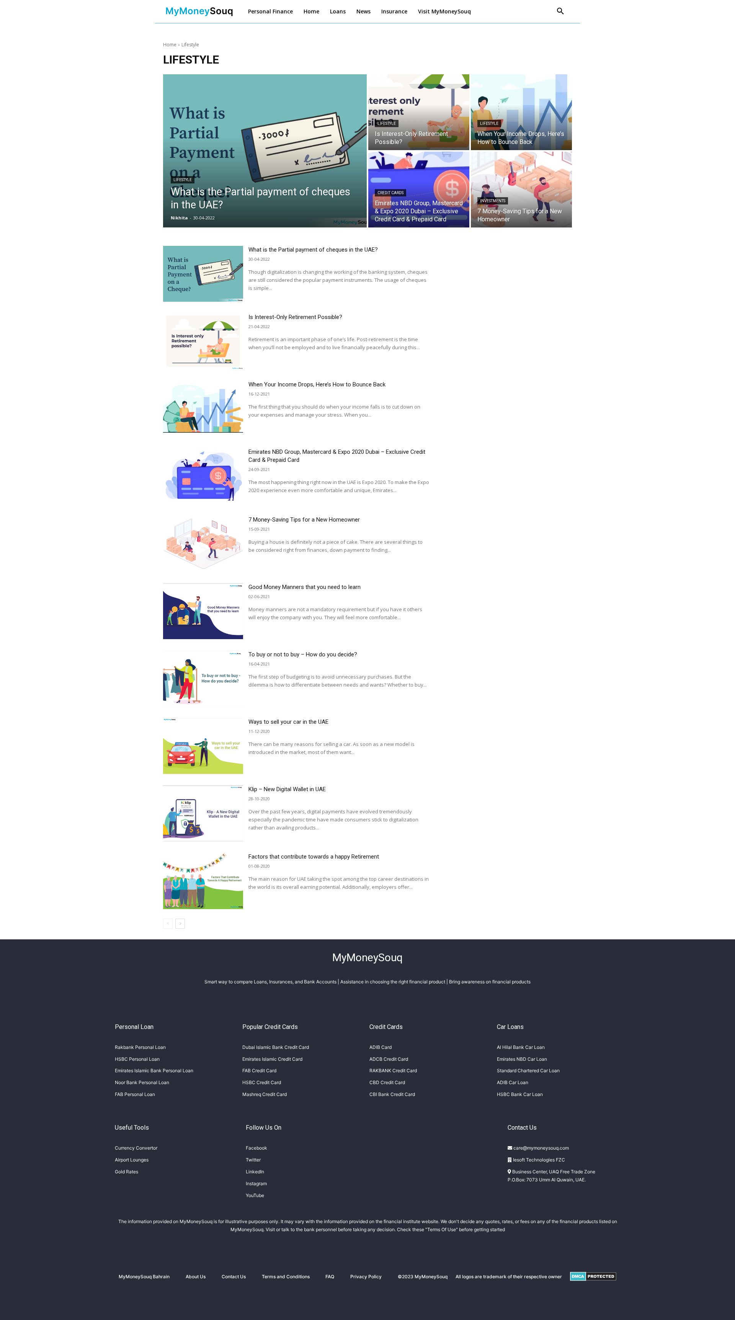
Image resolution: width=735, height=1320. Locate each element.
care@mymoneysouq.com (540, 1148)
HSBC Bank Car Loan (520, 1094)
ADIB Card (380, 1047)
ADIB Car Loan (512, 1082)
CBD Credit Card (387, 1082)
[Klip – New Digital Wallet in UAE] (203, 813)
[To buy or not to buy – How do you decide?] (203, 679)
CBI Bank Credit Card (392, 1094)
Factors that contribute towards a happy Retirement (313, 856)
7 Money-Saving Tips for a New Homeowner (304, 519)
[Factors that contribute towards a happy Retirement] (203, 881)
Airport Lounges (132, 1160)
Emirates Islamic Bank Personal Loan (154, 1070)
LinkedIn (255, 1171)
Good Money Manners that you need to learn (304, 587)
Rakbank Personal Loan (140, 1047)
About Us (196, 1276)
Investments (492, 201)
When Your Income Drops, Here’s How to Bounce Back (316, 384)
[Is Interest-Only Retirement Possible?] (418, 112)
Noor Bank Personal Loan (142, 1082)
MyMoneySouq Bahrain (144, 1276)
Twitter (253, 1160)
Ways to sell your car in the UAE (288, 721)
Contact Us (234, 1276)
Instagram (256, 1183)
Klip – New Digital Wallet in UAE (287, 789)
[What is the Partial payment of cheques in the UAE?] (265, 150)
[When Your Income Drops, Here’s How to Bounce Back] (521, 112)
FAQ (329, 1276)
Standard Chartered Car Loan (528, 1070)
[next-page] (180, 924)
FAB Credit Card (259, 1070)
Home (169, 44)
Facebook (256, 1148)
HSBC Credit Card (261, 1082)
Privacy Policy (366, 1276)
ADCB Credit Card (388, 1059)
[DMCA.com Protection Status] (593, 1287)
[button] (560, 11)
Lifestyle (182, 180)
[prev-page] (168, 924)
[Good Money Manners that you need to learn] (203, 611)
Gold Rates (126, 1171)
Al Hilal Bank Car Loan (521, 1047)
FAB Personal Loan (135, 1094)
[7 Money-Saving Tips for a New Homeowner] (521, 189)
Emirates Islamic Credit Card (272, 1059)
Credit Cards (390, 193)
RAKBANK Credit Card (393, 1070)
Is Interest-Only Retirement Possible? (295, 317)
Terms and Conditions (286, 1276)
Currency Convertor (136, 1148)
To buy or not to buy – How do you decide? (302, 654)
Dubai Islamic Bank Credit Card (275, 1047)
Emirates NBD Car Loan (522, 1059)
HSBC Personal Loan (137, 1059)
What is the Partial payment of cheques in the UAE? (313, 249)
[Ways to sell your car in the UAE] (203, 746)
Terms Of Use (441, 1229)
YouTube (255, 1195)
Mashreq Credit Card (264, 1094)
